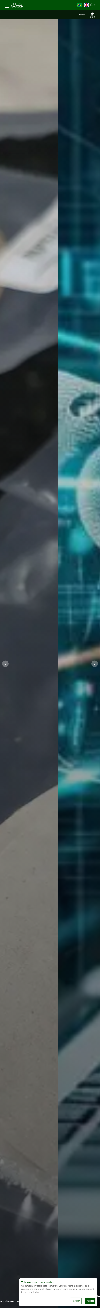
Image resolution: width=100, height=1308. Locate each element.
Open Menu (7, 6)
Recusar (76, 1300)
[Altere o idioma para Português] (79, 5)
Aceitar (90, 1300)
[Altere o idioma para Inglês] (86, 5)
